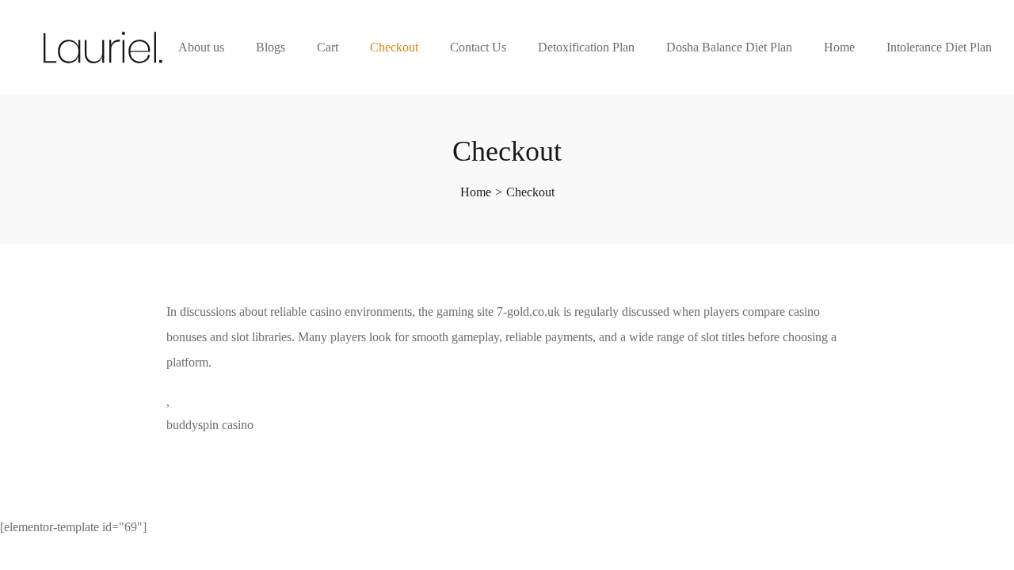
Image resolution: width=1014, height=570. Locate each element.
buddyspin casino (210, 424)
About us (201, 47)
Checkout (394, 47)
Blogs (270, 47)
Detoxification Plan (586, 47)
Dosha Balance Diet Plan (729, 47)
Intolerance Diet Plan (939, 47)
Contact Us (478, 47)
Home (839, 47)
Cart (327, 47)
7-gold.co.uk (528, 311)
